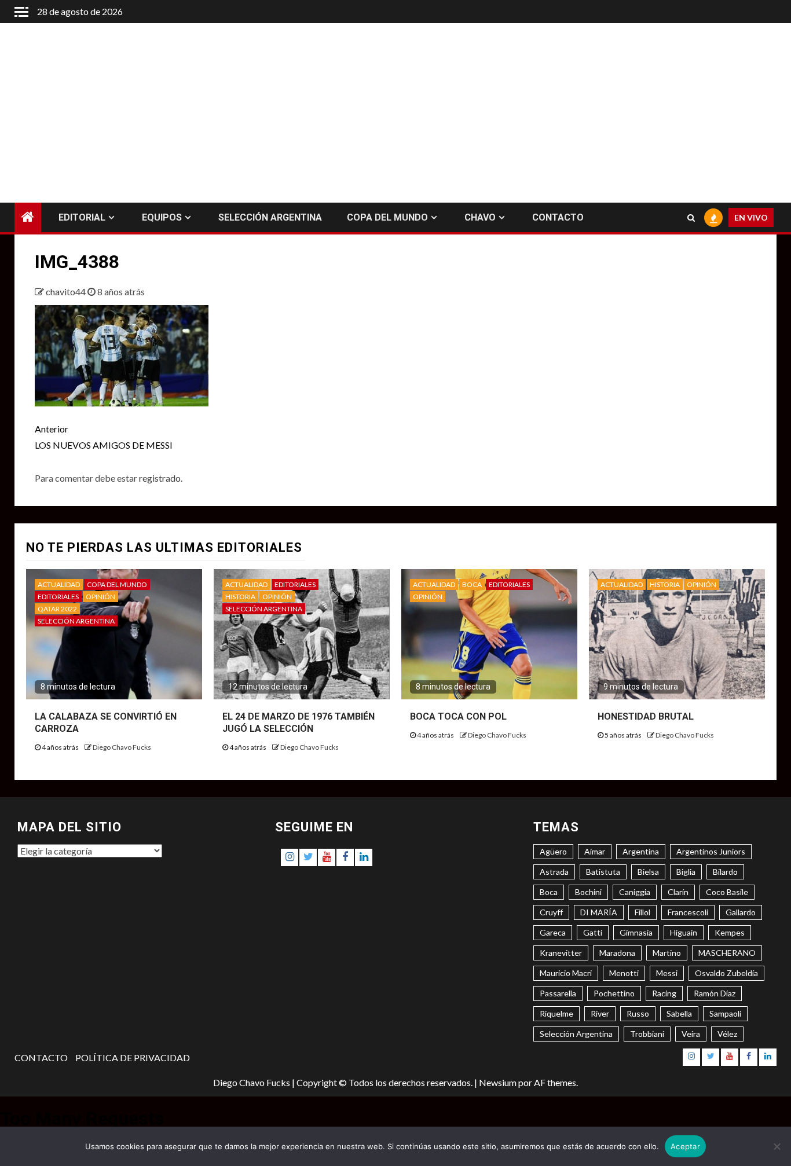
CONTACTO (558, 217)
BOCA (472, 584)
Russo (638, 1013)
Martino (667, 953)
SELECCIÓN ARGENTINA (270, 217)
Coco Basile (727, 892)
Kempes (730, 932)
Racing (664, 993)
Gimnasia (636, 932)
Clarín (678, 892)
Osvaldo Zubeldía (726, 973)
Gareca (553, 932)
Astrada (554, 872)
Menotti (624, 973)
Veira (691, 1034)
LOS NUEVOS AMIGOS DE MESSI (104, 436)
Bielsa (648, 872)
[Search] (691, 218)
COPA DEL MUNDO (387, 217)
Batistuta (603, 872)
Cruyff (551, 912)
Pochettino (614, 993)
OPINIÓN (100, 596)
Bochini (588, 892)
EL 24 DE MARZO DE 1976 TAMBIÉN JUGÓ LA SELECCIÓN (298, 722)
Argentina (640, 851)
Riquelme (556, 1013)
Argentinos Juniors (710, 851)
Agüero (553, 851)
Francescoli (688, 912)
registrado (160, 477)
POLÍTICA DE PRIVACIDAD (132, 1057)
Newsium (498, 1082)
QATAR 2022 (57, 608)
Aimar (594, 851)
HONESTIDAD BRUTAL (646, 716)
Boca (549, 892)
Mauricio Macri (566, 973)
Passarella (558, 993)
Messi (667, 973)
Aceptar (685, 1146)
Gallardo (741, 912)
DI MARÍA (598, 912)
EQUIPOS (162, 217)
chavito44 (66, 291)
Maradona (617, 953)
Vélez (727, 1034)
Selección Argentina (576, 1034)
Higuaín (683, 932)
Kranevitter (561, 953)
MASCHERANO (727, 953)
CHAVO (480, 217)
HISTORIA (240, 596)
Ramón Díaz (714, 993)
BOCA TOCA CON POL (458, 716)
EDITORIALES (58, 596)
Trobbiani (647, 1034)
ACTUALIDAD (59, 584)
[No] (776, 1146)
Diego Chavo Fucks (122, 747)
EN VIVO (751, 217)
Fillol (642, 912)
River (600, 1013)
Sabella (679, 1013)
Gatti (592, 932)
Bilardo (725, 872)
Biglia (685, 872)
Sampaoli (725, 1013)
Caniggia (634, 892)
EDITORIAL (81, 217)
